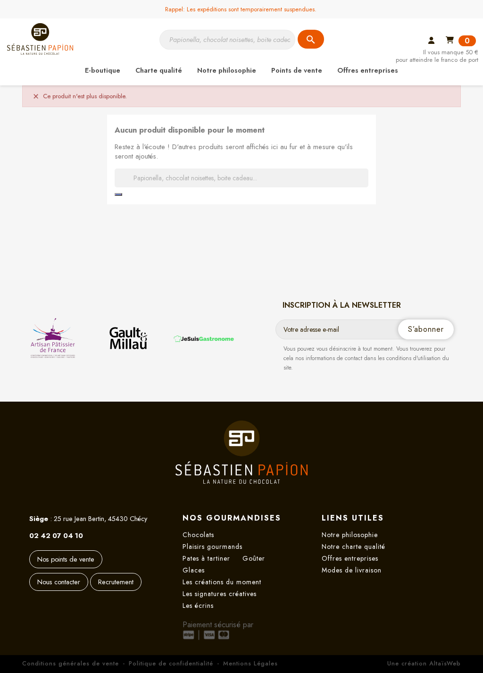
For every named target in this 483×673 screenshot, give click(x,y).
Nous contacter (58, 582)
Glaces (194, 570)
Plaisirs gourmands (212, 546)
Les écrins (198, 605)
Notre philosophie (350, 534)
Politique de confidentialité (171, 663)
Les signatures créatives (220, 593)
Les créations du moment (222, 582)
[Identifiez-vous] (431, 41)
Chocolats (198, 534)
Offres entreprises (350, 558)
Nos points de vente (65, 559)
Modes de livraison (352, 570)
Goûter (253, 558)
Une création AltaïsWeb (424, 663)
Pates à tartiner (206, 558)
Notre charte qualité (353, 546)
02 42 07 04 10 (56, 535)
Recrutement (115, 582)
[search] (118, 194)
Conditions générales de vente (70, 663)
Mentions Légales (250, 663)
